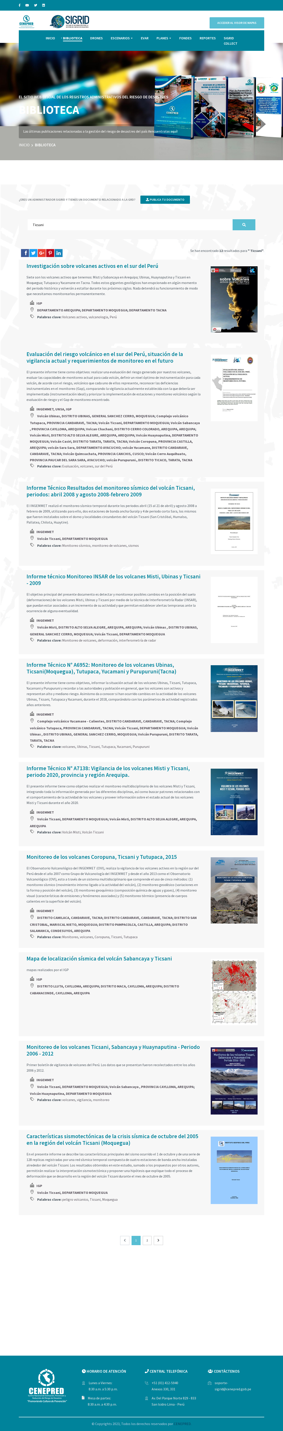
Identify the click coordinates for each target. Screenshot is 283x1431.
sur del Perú (104, 466)
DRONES (96, 38)
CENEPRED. (182, 1423)
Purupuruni (141, 746)
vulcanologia (98, 317)
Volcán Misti (71, 832)
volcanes (86, 466)
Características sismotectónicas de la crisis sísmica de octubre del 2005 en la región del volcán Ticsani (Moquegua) (112, 1139)
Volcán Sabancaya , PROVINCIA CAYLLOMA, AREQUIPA (151, 1086)
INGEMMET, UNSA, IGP (54, 409)
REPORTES (208, 38)
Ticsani (94, 746)
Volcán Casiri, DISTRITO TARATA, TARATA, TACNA (88, 441)
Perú (113, 317)
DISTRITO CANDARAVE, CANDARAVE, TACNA (138, 917)
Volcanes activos (74, 317)
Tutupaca (108, 746)
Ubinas (82, 746)
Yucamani (124, 746)
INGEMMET (45, 532)
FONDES (185, 38)
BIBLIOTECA (72, 38)
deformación (107, 640)
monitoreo (101, 1100)
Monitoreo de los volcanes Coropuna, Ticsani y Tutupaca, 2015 (102, 856)
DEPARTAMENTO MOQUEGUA (104, 310)
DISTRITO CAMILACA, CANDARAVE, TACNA (69, 917)
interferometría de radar (137, 640)
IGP (39, 303)
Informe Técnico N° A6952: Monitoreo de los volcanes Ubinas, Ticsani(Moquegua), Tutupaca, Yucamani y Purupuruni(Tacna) (101, 668)
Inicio (24, 144)
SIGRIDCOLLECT (230, 41)
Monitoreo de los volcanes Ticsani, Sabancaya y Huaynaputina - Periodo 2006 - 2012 (113, 1050)
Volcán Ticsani (93, 832)
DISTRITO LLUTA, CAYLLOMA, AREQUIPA (68, 986)
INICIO (50, 38)
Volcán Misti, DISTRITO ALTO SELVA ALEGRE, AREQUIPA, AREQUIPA (82, 435)
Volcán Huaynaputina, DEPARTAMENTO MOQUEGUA (70, 1093)
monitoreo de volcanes (109, 545)
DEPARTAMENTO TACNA (147, 310)
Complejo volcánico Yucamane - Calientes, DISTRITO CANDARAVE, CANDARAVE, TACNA (105, 721)
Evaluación (70, 466)
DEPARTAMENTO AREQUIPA (58, 310)
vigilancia (84, 1100)
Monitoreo (70, 937)
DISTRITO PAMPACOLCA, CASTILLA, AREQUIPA (134, 924)
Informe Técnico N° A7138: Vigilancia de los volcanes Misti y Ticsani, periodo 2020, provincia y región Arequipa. (108, 771)
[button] (274, 99)
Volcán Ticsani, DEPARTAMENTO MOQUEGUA (133, 423)
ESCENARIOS (120, 38)
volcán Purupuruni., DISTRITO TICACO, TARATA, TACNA (149, 460)
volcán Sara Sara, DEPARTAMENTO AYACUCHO (84, 447)
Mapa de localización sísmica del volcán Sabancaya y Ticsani (99, 958)
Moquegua (110, 1199)
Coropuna (102, 937)
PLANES (162, 38)
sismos (133, 545)
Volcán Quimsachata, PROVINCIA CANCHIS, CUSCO (103, 454)
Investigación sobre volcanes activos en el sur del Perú (92, 265)
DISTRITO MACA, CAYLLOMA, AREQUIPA (131, 986)
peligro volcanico (75, 1199)
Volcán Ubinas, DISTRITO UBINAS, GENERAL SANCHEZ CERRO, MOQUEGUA (96, 416)
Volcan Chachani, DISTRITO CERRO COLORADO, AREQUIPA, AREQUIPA (140, 429)
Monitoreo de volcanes (79, 640)
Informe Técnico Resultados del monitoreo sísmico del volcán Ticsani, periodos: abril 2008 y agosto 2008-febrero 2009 (111, 491)
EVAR (145, 38)
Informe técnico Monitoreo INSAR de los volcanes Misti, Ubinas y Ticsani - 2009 (114, 580)
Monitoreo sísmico (76, 545)
